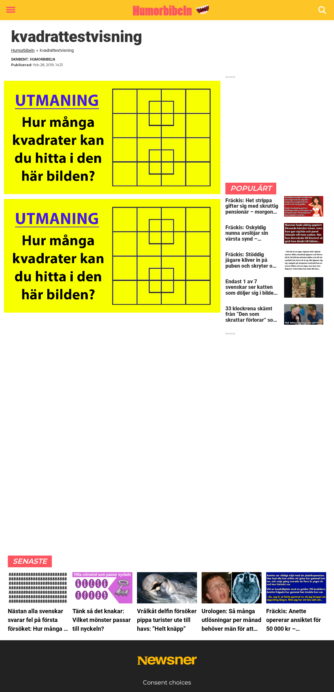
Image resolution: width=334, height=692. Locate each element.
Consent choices (167, 682)
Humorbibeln (23, 50)
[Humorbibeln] (164, 10)
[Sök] (322, 10)
